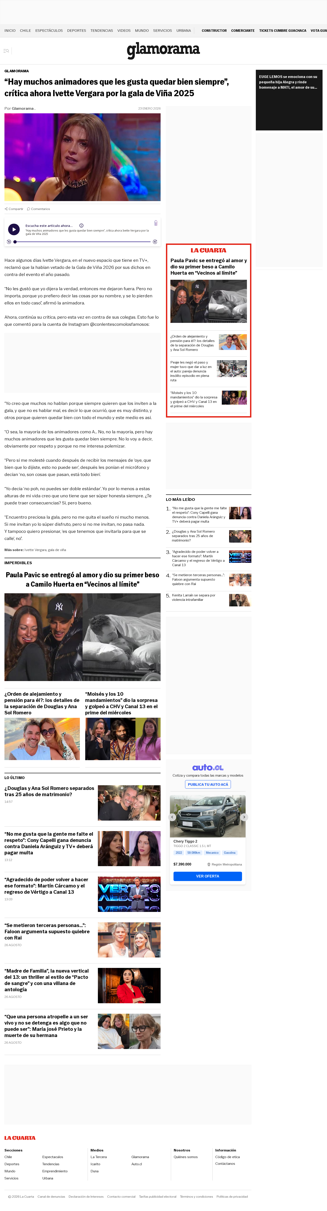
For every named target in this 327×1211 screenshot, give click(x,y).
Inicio (10, 30)
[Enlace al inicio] (208, 251)
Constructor (214, 30)
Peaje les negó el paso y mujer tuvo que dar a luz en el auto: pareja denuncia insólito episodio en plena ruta (191, 371)
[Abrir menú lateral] (8, 50)
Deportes (76, 30)
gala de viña (57, 549)
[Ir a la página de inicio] (163, 51)
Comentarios (40, 209)
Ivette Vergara (35, 549)
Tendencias (102, 30)
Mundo (142, 30)
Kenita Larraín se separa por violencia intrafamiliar (193, 597)
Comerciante (243, 30)
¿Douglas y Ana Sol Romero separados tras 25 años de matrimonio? (49, 791)
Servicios (162, 30)
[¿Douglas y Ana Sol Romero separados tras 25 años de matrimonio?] (129, 803)
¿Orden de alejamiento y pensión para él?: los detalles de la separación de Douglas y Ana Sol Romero (41, 703)
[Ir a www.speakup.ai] (156, 223)
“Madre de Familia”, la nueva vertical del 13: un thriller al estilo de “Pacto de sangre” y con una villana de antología (46, 980)
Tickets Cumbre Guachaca (282, 30)
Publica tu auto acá (208, 784)
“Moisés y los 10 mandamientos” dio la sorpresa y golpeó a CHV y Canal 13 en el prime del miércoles (121, 703)
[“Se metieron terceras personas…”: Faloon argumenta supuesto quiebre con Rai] (129, 940)
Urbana (183, 30)
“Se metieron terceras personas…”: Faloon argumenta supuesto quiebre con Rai (47, 931)
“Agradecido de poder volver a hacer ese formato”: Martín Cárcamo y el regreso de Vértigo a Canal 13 (46, 886)
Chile (25, 30)
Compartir (16, 209)
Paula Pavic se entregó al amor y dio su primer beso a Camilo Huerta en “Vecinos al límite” (82, 579)
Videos (124, 30)
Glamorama (16, 71)
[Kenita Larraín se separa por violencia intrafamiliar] (240, 601)
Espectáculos (49, 30)
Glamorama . (23, 108)
